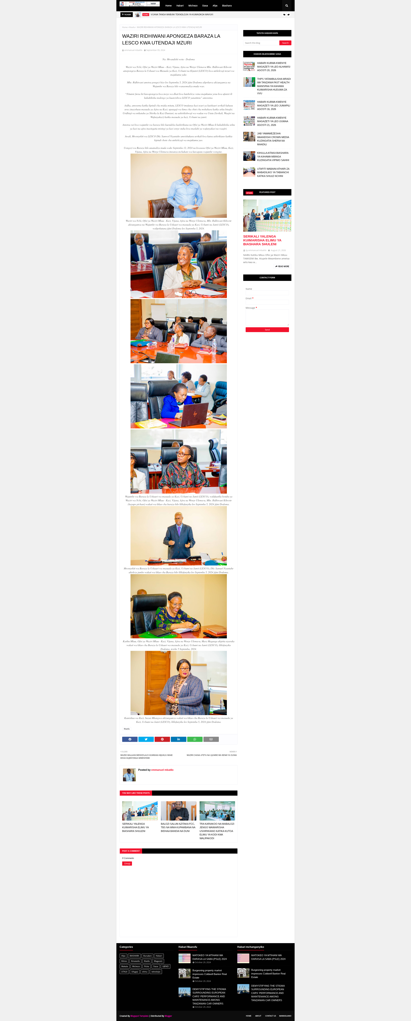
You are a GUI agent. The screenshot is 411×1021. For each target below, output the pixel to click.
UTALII (124, 971)
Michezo (136, 966)
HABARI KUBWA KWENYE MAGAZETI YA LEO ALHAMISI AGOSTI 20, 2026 (273, 67)
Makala (124, 966)
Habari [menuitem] (180, 5)
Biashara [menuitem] (227, 5)
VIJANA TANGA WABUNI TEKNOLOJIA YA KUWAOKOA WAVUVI (182, 14)
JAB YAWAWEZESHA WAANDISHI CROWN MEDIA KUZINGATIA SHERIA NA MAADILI (273, 139)
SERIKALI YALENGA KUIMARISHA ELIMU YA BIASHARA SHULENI (135, 827)
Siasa (155, 966)
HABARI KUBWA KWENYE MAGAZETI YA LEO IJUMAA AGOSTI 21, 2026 (272, 121)
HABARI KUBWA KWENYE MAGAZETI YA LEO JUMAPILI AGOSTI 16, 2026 (273, 105)
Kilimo (124, 961)
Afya (123, 955)
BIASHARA (134, 955)
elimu (144, 971)
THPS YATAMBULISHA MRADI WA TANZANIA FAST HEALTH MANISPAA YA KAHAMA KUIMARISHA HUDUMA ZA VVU (274, 86)
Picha (146, 966)
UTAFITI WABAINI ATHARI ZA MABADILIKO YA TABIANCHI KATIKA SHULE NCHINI (273, 172)
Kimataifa (135, 961)
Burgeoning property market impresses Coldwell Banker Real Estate (209, 974)
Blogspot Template (140, 1015)
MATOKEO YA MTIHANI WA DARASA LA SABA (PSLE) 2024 (209, 957)
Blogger (168, 1015)
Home (125, 27)
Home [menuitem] (168, 5)
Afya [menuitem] (215, 5)
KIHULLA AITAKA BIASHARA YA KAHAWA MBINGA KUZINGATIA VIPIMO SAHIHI (273, 156)
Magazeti (158, 961)
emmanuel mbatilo (133, 50)
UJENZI (165, 966)
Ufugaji (134, 971)
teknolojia (156, 971)
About (258, 1016)
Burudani (147, 955)
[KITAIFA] (267, 216)
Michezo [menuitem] (192, 5)
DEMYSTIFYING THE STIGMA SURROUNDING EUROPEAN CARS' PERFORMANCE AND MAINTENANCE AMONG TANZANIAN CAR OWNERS (209, 996)
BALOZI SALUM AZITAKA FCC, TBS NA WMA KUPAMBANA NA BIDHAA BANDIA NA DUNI (178, 827)
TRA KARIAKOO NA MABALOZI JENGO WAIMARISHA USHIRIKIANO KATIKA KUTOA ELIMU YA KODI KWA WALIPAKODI (217, 831)
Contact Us (270, 1016)
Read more (283, 266)
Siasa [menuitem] (205, 5)
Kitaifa (132, 27)
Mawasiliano (285, 1016)
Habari (159, 955)
